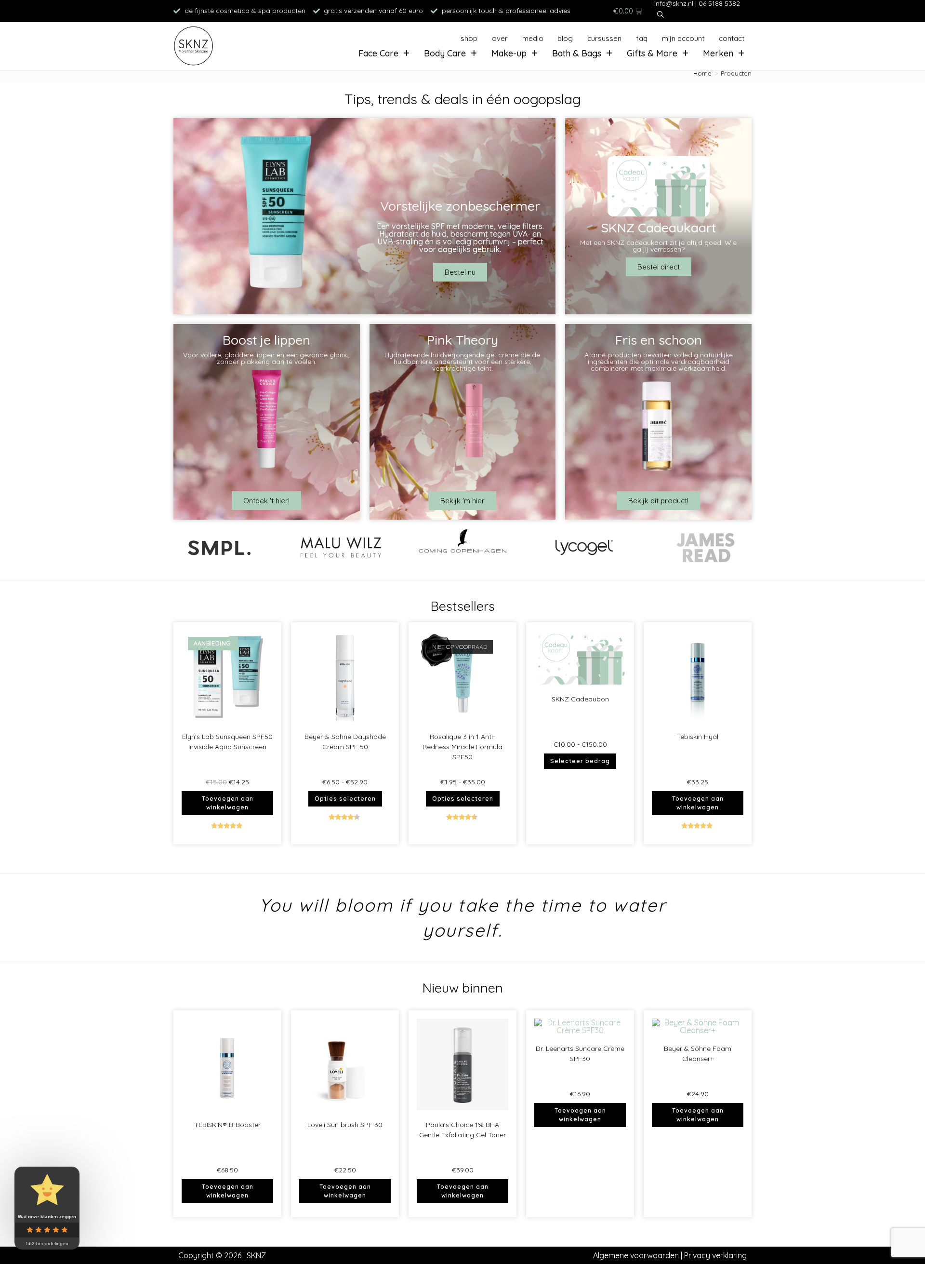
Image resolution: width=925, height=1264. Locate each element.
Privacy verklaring (715, 1255)
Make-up (509, 53)
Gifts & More (652, 53)
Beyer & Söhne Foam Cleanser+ (697, 1053)
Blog (565, 38)
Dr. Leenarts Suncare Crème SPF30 (580, 1053)
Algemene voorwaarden (636, 1255)
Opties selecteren (345, 798)
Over (500, 38)
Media (532, 38)
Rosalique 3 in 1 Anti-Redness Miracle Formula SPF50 (462, 746)
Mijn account (683, 38)
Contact (731, 38)
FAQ (642, 38)
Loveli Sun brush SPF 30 (345, 1124)
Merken (718, 53)
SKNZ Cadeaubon (580, 699)
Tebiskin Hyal (697, 736)
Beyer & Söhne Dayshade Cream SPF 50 (345, 741)
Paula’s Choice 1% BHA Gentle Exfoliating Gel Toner (462, 1129)
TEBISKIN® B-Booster (227, 1124)
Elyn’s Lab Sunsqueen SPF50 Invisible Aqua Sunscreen (227, 741)
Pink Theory (462, 340)
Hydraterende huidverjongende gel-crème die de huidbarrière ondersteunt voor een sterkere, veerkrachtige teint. (462, 361)
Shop (469, 38)
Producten (736, 73)
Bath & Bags (576, 53)
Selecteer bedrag (580, 761)
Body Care (445, 53)
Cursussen (604, 38)
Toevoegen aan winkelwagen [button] (227, 803)
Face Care (378, 53)
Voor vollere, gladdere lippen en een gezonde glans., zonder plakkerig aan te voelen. (266, 358)
